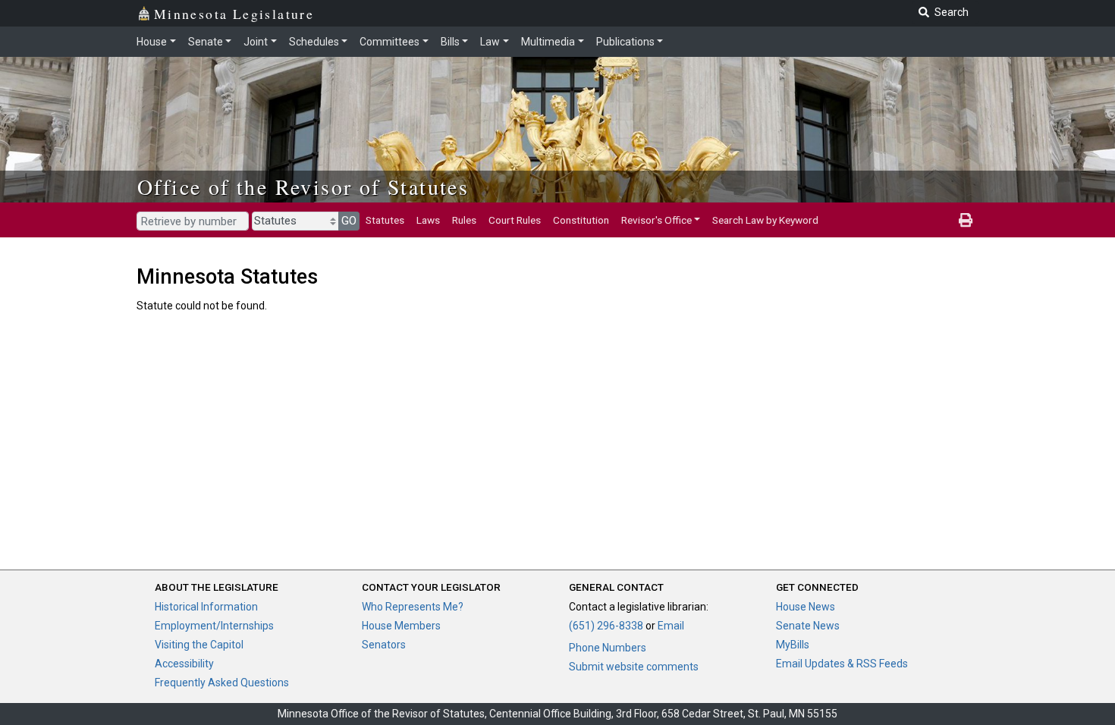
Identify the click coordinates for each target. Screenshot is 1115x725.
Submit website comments (634, 667)
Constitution (581, 220)
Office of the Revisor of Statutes (303, 186)
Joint (255, 42)
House (152, 42)
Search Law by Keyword (765, 220)
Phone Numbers (607, 648)
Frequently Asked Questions (222, 682)
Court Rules (514, 220)
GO (348, 221)
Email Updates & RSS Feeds (842, 664)
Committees (389, 42)
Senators (384, 645)
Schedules (314, 42)
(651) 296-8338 (606, 626)
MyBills (792, 645)
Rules (464, 220)
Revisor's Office (656, 220)
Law (490, 42)
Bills (450, 42)
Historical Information (206, 607)
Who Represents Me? (412, 607)
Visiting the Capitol (199, 645)
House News (805, 607)
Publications (625, 42)
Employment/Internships (214, 626)
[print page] (965, 220)
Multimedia (548, 42)
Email (671, 626)
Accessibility (184, 664)
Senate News (808, 626)
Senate (205, 42)
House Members (401, 626)
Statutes (385, 220)
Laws (428, 220)
